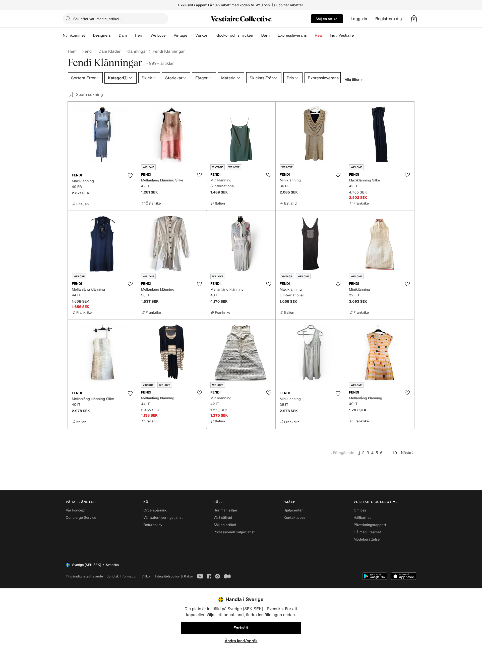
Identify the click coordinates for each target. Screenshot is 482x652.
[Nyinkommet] (89, 35)
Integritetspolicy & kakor (174, 576)
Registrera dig (388, 18)
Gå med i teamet (367, 532)
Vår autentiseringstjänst (163, 517)
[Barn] (274, 35)
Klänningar (136, 51)
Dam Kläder (109, 51)
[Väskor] (211, 35)
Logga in (359, 18)
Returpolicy (152, 525)
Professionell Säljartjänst (234, 532)
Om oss (360, 510)
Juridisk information (122, 576)
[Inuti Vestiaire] (358, 35)
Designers (102, 35)
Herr (139, 35)
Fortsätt (241, 628)
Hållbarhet (362, 517)
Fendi (87, 51)
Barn (265, 35)
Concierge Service (81, 517)
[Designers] (115, 35)
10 (395, 453)
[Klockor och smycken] (257, 35)
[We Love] (170, 35)
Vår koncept (76, 510)
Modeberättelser (367, 539)
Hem (72, 51)
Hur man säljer (225, 510)
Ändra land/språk (241, 641)
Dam (123, 35)
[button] (413, 18)
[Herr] (147, 35)
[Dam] (131, 35)
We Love (158, 35)
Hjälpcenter (293, 510)
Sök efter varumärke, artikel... (97, 18)
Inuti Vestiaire (342, 35)
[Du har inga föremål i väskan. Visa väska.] (413, 18)
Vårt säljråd (222, 517)
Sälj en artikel (327, 18)
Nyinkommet (74, 35)
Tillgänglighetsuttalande (84, 576)
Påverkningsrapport (370, 525)
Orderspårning (155, 510)
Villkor (146, 576)
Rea (318, 35)
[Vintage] (191, 35)
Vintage (180, 35)
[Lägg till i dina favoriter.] (130, 176)
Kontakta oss (294, 517)
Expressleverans (292, 35)
